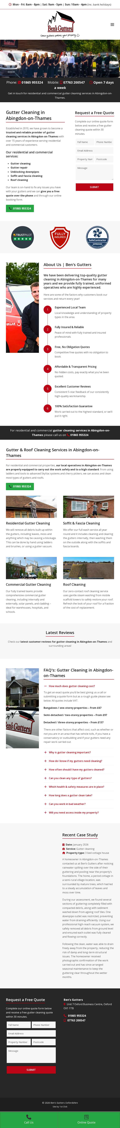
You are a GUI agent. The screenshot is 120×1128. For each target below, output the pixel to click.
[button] (112, 24)
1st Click (63, 1106)
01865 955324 (32, 82)
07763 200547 (74, 82)
